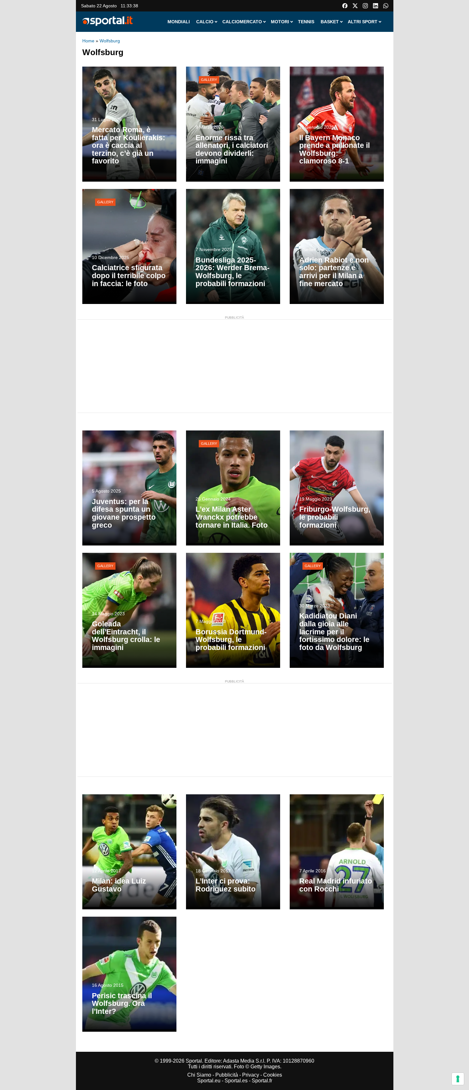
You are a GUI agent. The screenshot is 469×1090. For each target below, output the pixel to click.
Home (88, 40)
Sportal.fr (262, 1080)
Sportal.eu (208, 1080)
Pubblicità (226, 1075)
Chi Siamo (199, 1075)
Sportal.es (236, 1080)
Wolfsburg (110, 40)
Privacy (250, 1075)
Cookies (272, 1075)
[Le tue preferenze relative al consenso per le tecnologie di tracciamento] (458, 1079)
